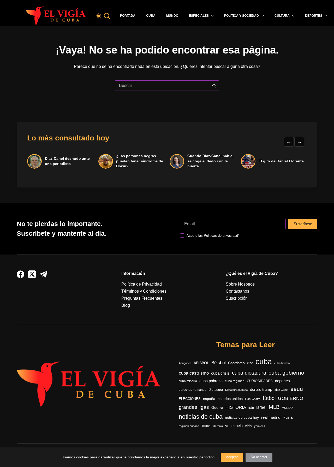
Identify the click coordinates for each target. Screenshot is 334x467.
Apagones (185, 363)
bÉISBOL (201, 363)
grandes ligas (194, 407)
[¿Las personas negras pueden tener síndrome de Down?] (105, 161)
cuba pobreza (211, 381)
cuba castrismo (194, 373)
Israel (261, 407)
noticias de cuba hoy (242, 417)
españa (209, 399)
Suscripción (237, 298)
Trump (206, 426)
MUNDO (287, 407)
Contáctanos (237, 291)
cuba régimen (234, 381)
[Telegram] (43, 274)
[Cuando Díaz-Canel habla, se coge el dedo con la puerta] (177, 161)
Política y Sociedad (241, 15)
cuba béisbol (282, 363)
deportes (282, 381)
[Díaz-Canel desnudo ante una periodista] (34, 161)
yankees (259, 426)
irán (251, 408)
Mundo (172, 15)
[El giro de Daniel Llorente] (248, 161)
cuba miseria (188, 381)
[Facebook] (20, 274)
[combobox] (162, 85)
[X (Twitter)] (32, 274)
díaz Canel (281, 389)
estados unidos (230, 399)
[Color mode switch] (98, 16)
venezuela (234, 425)
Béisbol (218, 362)
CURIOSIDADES (260, 381)
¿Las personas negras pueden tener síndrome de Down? (139, 161)
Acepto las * (213, 236)
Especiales (199, 15)
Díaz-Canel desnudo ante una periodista (67, 161)
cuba (263, 361)
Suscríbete (303, 224)
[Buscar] (107, 16)
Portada (127, 15)
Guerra (217, 408)
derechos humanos (192, 390)
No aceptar (259, 457)
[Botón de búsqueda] (214, 86)
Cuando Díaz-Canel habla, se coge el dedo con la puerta (210, 161)
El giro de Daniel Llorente (281, 161)
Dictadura (215, 390)
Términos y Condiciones (143, 291)
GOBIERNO (290, 398)
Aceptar (232, 457)
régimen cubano (189, 426)
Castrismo (236, 363)
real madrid (270, 417)
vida (248, 426)
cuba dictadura (249, 373)
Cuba (151, 15)
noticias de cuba (201, 416)
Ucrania (218, 426)
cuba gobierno (286, 373)
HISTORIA (235, 407)
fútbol (269, 398)
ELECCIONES (190, 399)
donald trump (261, 389)
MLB (274, 407)
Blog (125, 305)
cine (250, 363)
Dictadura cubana (236, 389)
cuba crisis (220, 373)
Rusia (288, 417)
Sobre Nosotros (240, 284)
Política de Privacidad (141, 284)
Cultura (282, 15)
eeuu (296, 389)
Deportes (313, 15)
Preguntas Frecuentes (141, 298)
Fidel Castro (252, 398)
